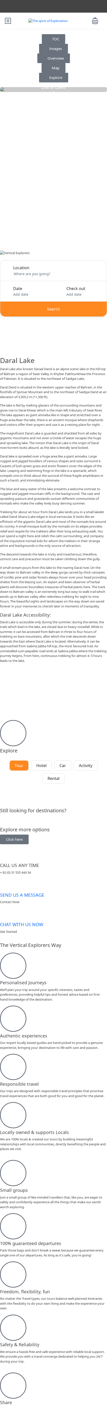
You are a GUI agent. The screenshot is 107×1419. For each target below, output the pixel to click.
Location (21, 267)
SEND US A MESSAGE (22, 895)
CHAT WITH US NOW (21, 924)
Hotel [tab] (41, 765)
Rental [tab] (53, 778)
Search (53, 309)
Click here (14, 839)
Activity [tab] (85, 765)
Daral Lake (53, 87)
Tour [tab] (19, 765)
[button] (95, 21)
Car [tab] (62, 765)
